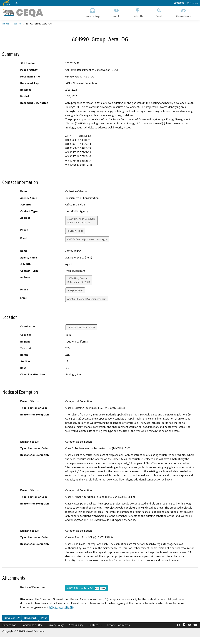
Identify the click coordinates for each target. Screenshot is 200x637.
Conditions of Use (32, 625)
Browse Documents (118, 625)
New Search (30, 617)
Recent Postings (92, 16)
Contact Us (179, 2)
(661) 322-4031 (75, 230)
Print (44, 617)
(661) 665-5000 (75, 290)
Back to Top (9, 625)
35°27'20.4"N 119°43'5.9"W (81, 327)
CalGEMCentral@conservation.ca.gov (87, 239)
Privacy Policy (56, 625)
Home (5, 23)
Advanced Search (183, 16)
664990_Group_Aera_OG (86, 588)
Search (159, 16)
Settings (194, 3)
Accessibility (76, 625)
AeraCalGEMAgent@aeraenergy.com (86, 298)
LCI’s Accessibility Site (61, 607)
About (116, 16)
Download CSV (12, 617)
